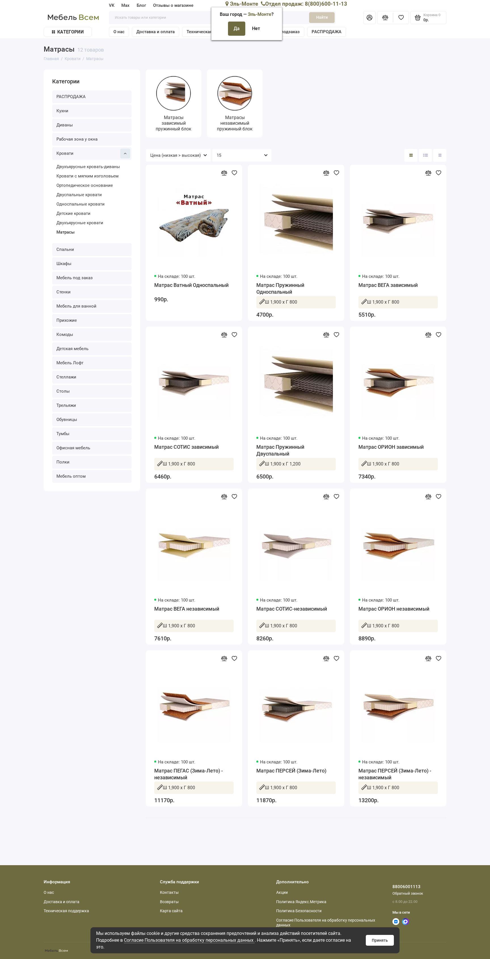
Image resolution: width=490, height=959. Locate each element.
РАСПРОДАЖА (326, 31)
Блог (141, 5)
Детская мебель (72, 348)
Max (125, 5)
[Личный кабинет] (369, 17)
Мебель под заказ (74, 277)
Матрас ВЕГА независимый (186, 609)
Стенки (63, 292)
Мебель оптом (71, 476)
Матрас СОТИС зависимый (186, 447)
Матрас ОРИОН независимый (393, 609)
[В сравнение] (224, 172)
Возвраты (169, 901)
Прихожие (66, 320)
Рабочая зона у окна (77, 139)
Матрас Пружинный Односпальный (280, 288)
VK (111, 5)
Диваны (64, 125)
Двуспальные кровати (79, 194)
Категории (70, 32)
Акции (282, 892)
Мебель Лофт (69, 362)
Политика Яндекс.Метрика (301, 901)
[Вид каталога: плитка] (410, 155)
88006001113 (406, 886)
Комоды (64, 334)
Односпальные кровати (80, 204)
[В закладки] (234, 172)
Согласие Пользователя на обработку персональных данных (189, 940)
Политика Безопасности (299, 911)
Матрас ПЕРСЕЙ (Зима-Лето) (291, 771)
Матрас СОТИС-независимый (291, 609)
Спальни (65, 249)
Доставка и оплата (155, 31)
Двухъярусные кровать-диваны (88, 166)
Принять (380, 940)
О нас (118, 31)
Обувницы (66, 419)
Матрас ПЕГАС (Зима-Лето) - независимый (188, 774)
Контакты (169, 892)
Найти (322, 17)
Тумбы (62, 433)
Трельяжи (66, 405)
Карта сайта (171, 911)
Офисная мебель (73, 447)
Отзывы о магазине (173, 5)
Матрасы (65, 232)
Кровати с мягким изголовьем (87, 176)
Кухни (62, 110)
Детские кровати (73, 213)
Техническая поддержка (66, 911)
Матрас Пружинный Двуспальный (280, 450)
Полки (62, 462)
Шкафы (63, 263)
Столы (63, 391)
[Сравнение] (385, 17)
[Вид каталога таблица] (439, 155)
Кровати (64, 153)
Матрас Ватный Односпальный (191, 285)
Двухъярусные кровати (79, 222)
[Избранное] (401, 17)
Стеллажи (66, 377)
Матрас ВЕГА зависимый (388, 285)
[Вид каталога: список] (425, 155)
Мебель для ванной (76, 306)
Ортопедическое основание (84, 185)
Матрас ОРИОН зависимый (391, 447)
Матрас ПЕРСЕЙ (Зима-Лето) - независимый (394, 774)
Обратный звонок (407, 893)
